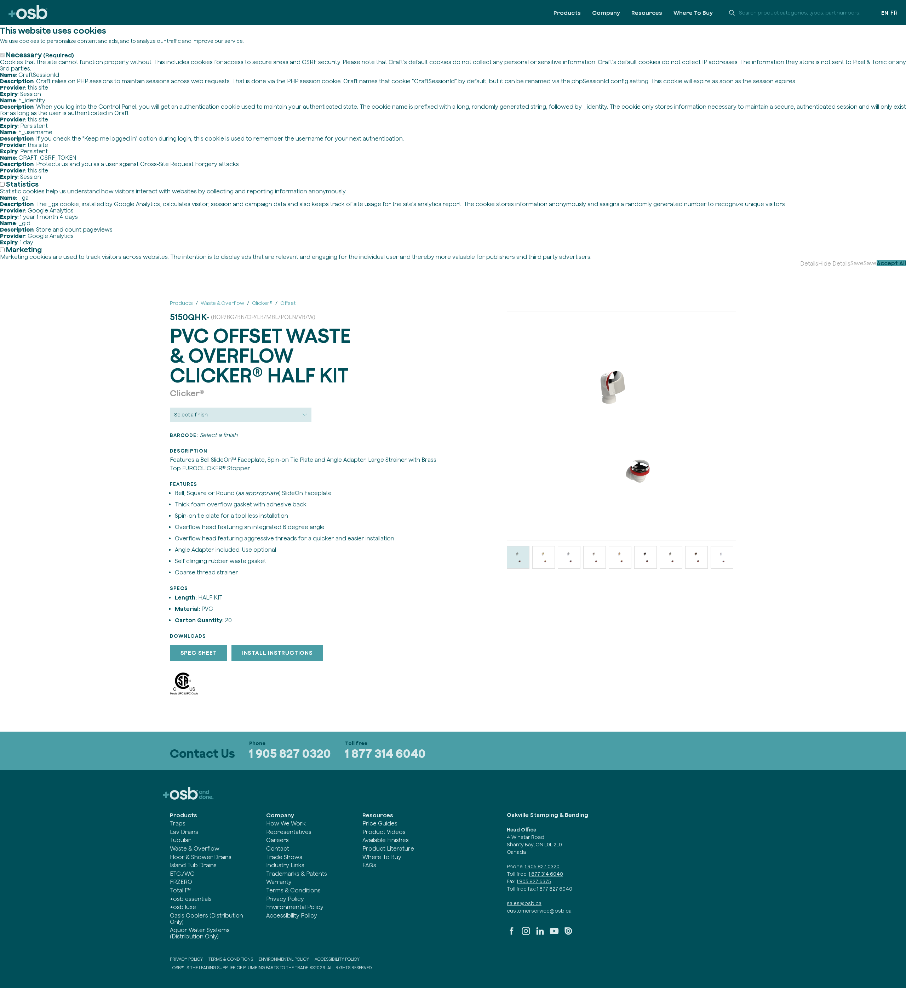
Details (809, 263)
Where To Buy (693, 13)
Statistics (22, 184)
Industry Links (285, 865)
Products (567, 13)
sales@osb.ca (524, 903)
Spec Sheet (198, 652)
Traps (177, 823)
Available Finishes (385, 840)
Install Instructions (277, 652)
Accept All (891, 263)
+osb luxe (183, 907)
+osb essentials (191, 899)
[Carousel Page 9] (722, 557)
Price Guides (379, 823)
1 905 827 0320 (290, 753)
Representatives (288, 832)
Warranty (279, 882)
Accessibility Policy (291, 915)
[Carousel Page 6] (645, 557)
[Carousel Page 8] (696, 557)
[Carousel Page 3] (569, 557)
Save (857, 263)
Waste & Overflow (194, 848)
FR (894, 13)
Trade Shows (284, 857)
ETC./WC (182, 873)
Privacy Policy (285, 899)
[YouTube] (554, 934)
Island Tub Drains (193, 865)
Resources (646, 13)
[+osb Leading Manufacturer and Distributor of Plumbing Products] (27, 12)
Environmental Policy (294, 907)
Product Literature (388, 848)
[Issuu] (568, 934)
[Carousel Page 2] (543, 557)
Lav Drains (184, 832)
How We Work (286, 823)
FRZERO (181, 882)
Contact (277, 848)
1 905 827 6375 (534, 881)
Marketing (24, 249)
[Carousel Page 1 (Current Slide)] (518, 557)
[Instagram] (526, 934)
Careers (277, 840)
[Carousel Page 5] (620, 557)
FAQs (369, 865)
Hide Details (834, 263)
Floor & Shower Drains (200, 857)
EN (884, 13)
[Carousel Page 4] (594, 557)
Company (606, 13)
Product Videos (384, 832)
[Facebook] (512, 934)
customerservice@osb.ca (539, 911)
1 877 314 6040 (385, 753)
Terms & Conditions (293, 890)
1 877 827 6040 (554, 889)
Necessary (40, 55)
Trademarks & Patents (296, 873)
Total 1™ (180, 890)
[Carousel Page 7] (671, 557)
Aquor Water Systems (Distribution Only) (200, 933)
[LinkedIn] (540, 934)
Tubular (180, 840)
